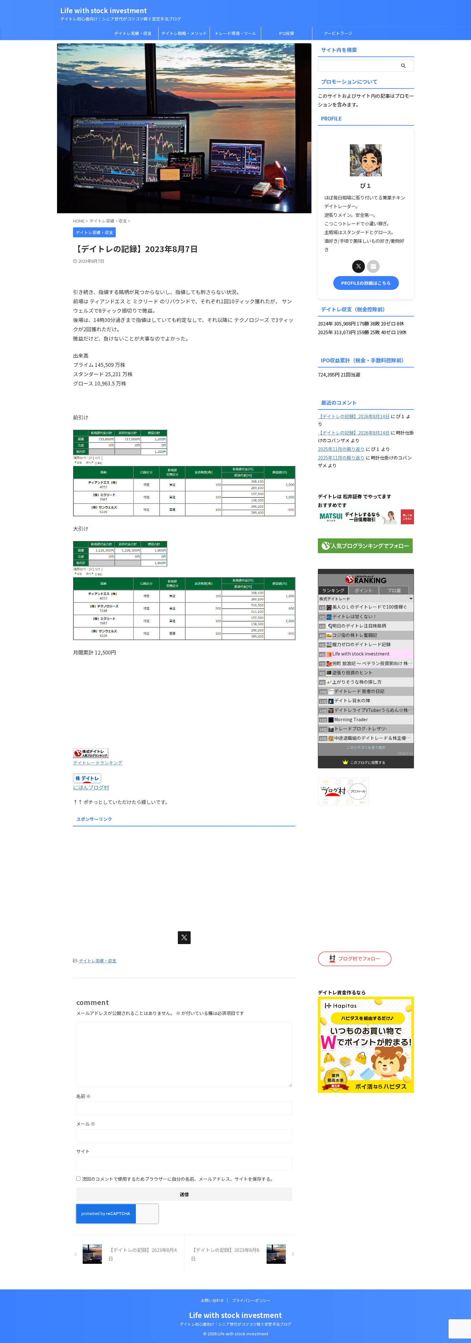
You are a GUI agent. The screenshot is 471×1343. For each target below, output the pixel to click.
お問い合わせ (212, 1300)
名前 (83, 1096)
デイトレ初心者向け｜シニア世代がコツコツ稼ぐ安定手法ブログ (235, 1324)
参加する (405, 753)
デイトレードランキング (97, 762)
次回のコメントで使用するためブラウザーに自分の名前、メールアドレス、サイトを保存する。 (178, 1179)
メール (85, 1123)
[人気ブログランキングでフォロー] (365, 548)
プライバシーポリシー (251, 1300)
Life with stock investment (103, 10)
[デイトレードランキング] (90, 753)
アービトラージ (338, 33)
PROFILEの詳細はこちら (366, 283)
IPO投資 (286, 33)
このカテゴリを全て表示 (366, 747)
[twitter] (184, 937)
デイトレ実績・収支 (133, 33)
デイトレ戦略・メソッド (184, 33)
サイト (83, 1151)
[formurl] (373, 266)
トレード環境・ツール (235, 33)
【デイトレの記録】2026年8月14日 (354, 416)
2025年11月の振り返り (341, 449)
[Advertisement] (184, 874)
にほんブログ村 (91, 787)
